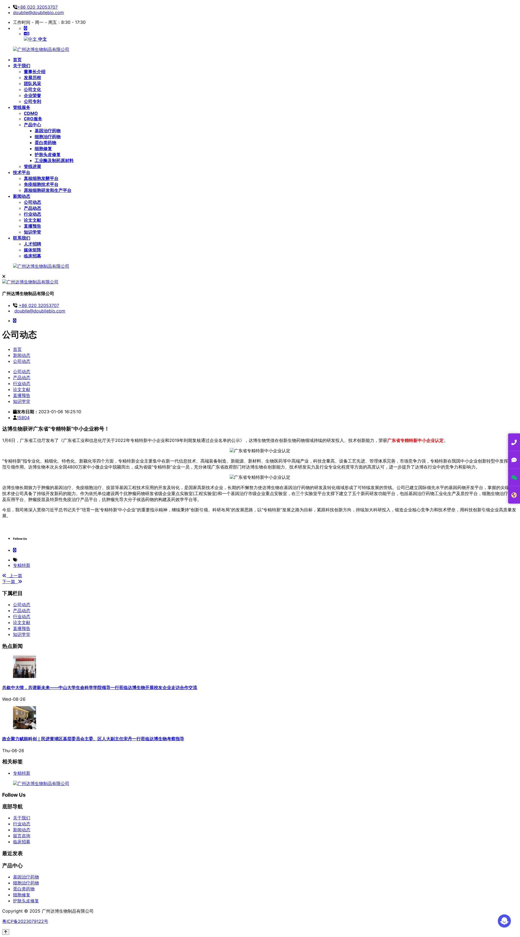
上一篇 (14, 575)
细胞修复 (21, 894)
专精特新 (21, 565)
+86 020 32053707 (37, 7)
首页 (17, 349)
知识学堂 (21, 634)
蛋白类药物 (24, 888)
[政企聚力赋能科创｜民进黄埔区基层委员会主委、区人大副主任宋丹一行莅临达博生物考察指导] (24, 727)
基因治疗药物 (26, 877)
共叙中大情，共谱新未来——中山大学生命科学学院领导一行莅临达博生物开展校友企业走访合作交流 (99, 687)
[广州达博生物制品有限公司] (41, 49)
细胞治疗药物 (26, 883)
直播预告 (21, 628)
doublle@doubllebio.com (38, 12)
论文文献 (21, 622)
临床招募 (21, 841)
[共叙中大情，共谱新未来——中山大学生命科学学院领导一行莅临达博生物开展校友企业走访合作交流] (24, 676)
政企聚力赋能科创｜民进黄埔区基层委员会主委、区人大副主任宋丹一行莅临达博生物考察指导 (93, 738)
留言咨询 (21, 835)
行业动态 (21, 616)
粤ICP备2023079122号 (25, 921)
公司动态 (21, 361)
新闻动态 (21, 355)
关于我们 (21, 817)
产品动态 (21, 610)
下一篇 (10, 581)
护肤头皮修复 (26, 900)
